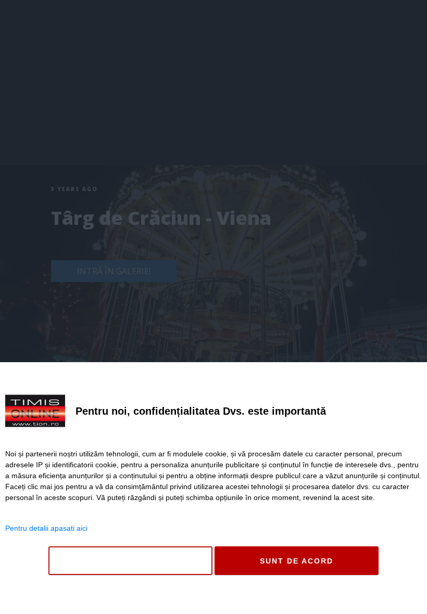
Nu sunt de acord (130, 561)
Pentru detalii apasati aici (46, 528)
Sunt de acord (296, 561)
